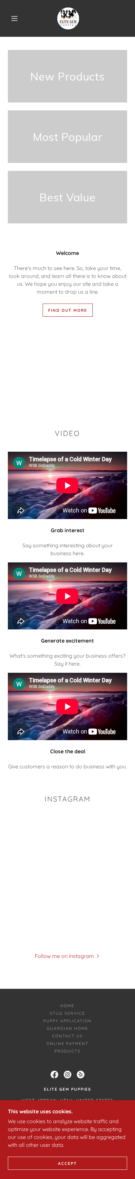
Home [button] (67, 1005)
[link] (68, 18)
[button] (14, 18)
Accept (67, 1163)
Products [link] (67, 1051)
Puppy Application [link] (67, 1020)
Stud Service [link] (67, 1013)
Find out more (67, 310)
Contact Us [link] (67, 1035)
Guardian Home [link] (67, 1028)
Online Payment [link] (67, 1043)
